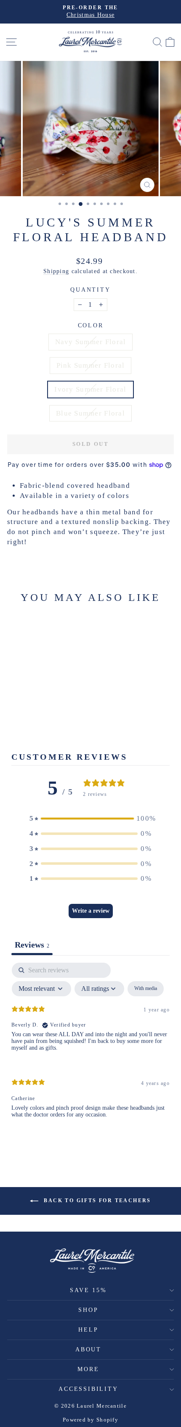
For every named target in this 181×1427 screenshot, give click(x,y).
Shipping (56, 271)
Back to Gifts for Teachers (96, 1200)
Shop (88, 1310)
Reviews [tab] (32, 944)
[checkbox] (146, 988)
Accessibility (88, 1389)
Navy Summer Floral (90, 342)
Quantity (90, 290)
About (88, 1349)
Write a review (90, 911)
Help (88, 1330)
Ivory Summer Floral (90, 389)
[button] (90, 819)
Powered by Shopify (90, 1419)
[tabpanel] (90, 1047)
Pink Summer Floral (90, 365)
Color (91, 325)
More (88, 1369)
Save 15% (88, 1290)
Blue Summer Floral (90, 413)
